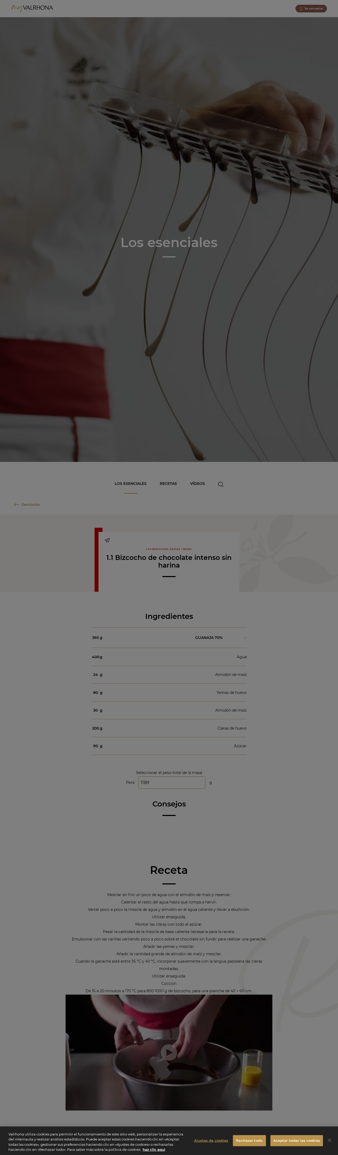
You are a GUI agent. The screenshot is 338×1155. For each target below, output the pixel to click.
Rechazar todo (249, 1140)
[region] (169, 1140)
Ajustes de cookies (211, 1140)
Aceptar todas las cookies (296, 1140)
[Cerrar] (329, 1140)
